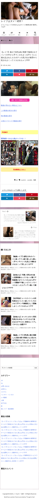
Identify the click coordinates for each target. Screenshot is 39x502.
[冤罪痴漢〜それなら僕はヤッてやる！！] (19, 152)
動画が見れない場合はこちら (11, 105)
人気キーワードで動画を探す (11, 121)
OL (2, 383)
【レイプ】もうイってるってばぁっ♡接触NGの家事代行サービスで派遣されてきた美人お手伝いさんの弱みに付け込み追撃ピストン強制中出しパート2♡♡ (19, 441)
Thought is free (30, 497)
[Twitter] (7, 71)
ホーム (5, 40)
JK (11, 40)
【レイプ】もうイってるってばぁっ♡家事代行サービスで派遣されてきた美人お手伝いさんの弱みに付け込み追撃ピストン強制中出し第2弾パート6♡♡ (19, 458)
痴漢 (35, 180)
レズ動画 (4, 397)
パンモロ (29, 180)
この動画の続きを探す (9, 110)
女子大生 (4, 403)
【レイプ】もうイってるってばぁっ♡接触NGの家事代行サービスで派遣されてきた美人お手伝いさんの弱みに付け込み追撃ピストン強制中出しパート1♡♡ (19, 449)
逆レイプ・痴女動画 (7, 409)
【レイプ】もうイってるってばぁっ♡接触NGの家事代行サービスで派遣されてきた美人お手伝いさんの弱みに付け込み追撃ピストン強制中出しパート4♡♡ (19, 424)
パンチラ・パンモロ (7, 394)
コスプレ (4, 392)
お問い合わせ (5, 386)
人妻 (2, 400)
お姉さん (4, 389)
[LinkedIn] (7, 74)
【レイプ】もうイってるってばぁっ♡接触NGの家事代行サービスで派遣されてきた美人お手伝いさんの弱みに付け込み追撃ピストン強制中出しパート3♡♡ (19, 432)
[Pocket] (20, 74)
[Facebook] (20, 71)
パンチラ (23, 180)
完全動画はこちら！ (19, 169)
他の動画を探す (6, 116)
